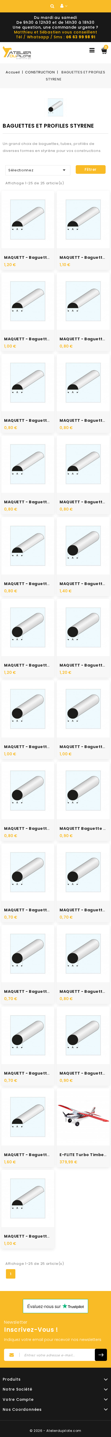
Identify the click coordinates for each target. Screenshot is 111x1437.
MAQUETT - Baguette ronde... (36, 665)
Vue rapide (21, 212)
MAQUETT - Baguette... (29, 257)
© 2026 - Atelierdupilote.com (55, 1430)
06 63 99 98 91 (80, 37)
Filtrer (91, 169)
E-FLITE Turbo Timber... (85, 1154)
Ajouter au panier (33, 228)
